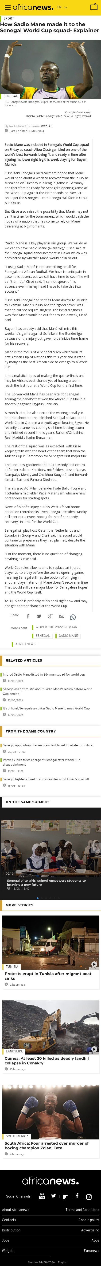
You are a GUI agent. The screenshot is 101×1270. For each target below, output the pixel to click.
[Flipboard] (65, 1196)
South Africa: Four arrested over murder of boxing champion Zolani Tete (47, 1145)
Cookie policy (88, 1220)
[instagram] (89, 1196)
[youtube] (42, 1196)
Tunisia (12, 967)
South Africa (17, 1136)
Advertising (90, 1230)
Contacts (9, 1220)
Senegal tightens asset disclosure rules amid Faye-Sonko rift (46, 779)
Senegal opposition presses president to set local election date (47, 745)
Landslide (14, 1051)
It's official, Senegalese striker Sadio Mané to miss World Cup (46, 708)
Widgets (8, 1251)
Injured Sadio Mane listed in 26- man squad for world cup (44, 675)
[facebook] (77, 1196)
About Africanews (15, 1210)
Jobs (5, 1240)
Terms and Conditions (82, 1210)
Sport (9, 18)
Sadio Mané (68, 636)
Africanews (25, 644)
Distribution (11, 1230)
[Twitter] (54, 1196)
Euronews (91, 1251)
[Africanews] (33, 7)
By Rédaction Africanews (22, 126)
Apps (95, 1240)
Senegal (11, 96)
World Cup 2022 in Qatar (56, 627)
